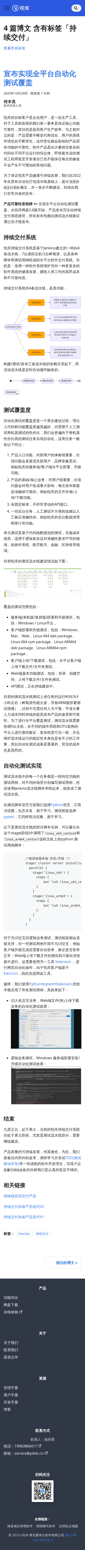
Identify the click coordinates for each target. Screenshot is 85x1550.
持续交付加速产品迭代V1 (24, 1216)
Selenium (63, 961)
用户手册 (11, 1394)
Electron (11, 973)
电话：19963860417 (20, 1446)
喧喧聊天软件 (45, 1526)
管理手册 (11, 1387)
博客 (7, 1409)
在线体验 (11, 1311)
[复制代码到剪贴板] (76, 858)
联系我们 (11, 1349)
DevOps (24, 1233)
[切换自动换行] (67, 858)
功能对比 (11, 1297)
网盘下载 (11, 1304)
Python (57, 804)
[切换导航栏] (7, 8)
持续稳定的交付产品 (20, 1195)
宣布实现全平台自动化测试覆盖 (40, 78)
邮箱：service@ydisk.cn (24, 1453)
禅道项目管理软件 (20, 1526)
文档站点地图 (68, 1526)
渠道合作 (11, 1357)
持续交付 (42, 1233)
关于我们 (11, 1342)
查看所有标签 (14, 48)
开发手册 (11, 1402)
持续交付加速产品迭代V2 (24, 1206)
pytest (9, 816)
